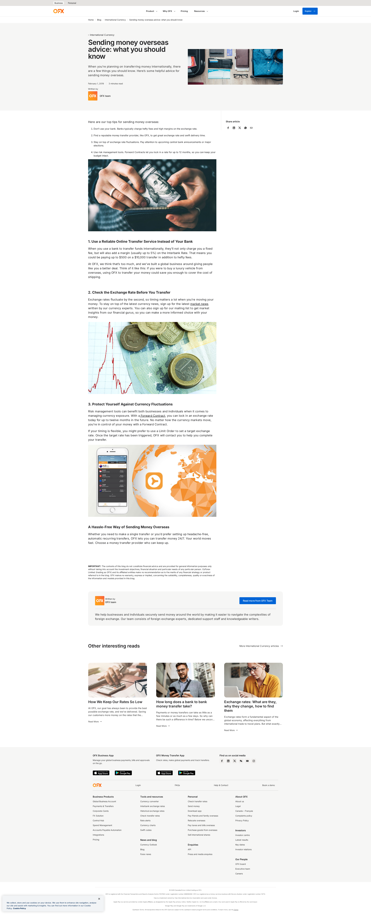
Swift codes (145, 830)
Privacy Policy (242, 820)
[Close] (99, 899)
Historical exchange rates (152, 811)
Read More (93, 721)
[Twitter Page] (234, 761)
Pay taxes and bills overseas (201, 825)
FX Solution (98, 815)
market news (199, 304)
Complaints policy (243, 815)
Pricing (184, 11)
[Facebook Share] (228, 128)
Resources (199, 11)
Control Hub (98, 820)
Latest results (241, 840)
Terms (236, 910)
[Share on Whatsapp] (245, 128)
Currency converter (149, 801)
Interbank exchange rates (152, 806)
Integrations (98, 835)
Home (91, 20)
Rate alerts (145, 820)
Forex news (145, 854)
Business (58, 3)
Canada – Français (244, 811)
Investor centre (242, 835)
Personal (72, 3)
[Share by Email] (251, 128)
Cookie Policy (19, 908)
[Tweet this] (239, 128)
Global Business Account (104, 801)
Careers (239, 873)
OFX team (105, 95)
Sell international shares (199, 835)
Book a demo (268, 785)
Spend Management (102, 825)
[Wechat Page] (241, 761)
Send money (194, 806)
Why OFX (167, 11)
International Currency (115, 20)
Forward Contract (152, 415)
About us (239, 801)
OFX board (240, 864)
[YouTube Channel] (247, 761)
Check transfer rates (150, 815)
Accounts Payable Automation (107, 830)
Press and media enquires (200, 854)
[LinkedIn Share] (234, 128)
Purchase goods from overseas (202, 830)
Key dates (240, 844)
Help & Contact (221, 785)
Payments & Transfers (103, 806)
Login (138, 785)
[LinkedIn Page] (228, 761)
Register (308, 11)
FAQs (177, 785)
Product (150, 11)
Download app (195, 811)
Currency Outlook (148, 844)
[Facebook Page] (222, 761)
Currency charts (148, 825)
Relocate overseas (196, 820)
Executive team (242, 869)
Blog (99, 20)
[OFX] (58, 11)
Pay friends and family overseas (203, 815)
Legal (238, 806)
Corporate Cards (101, 811)
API (189, 849)
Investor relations (243, 849)
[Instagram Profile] (253, 761)
